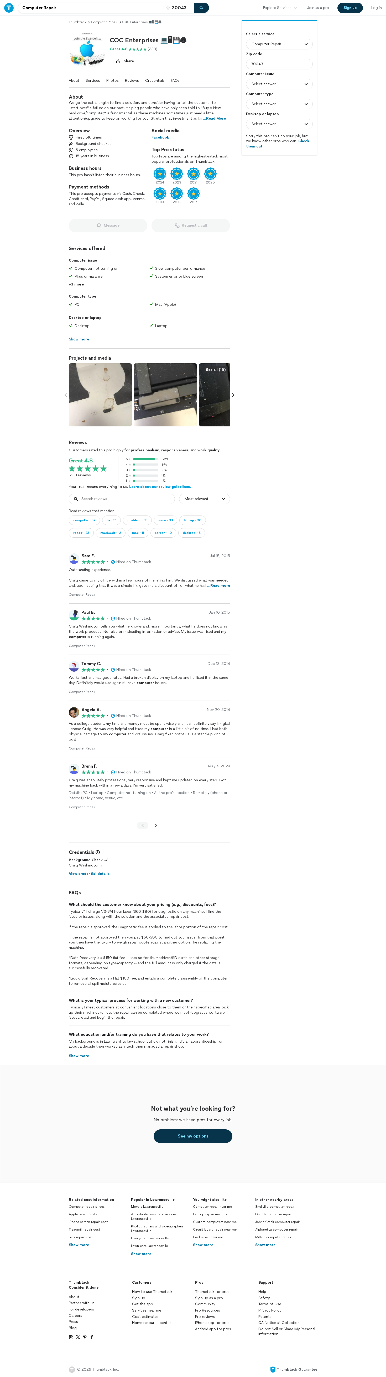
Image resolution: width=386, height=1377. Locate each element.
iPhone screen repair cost (88, 1222)
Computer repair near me (212, 1206)
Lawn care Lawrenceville (149, 1246)
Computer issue (260, 74)
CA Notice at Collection (279, 1322)
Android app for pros (213, 1329)
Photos (112, 80)
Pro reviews (205, 1316)
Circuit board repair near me (215, 1229)
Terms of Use (269, 1304)
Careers (75, 1315)
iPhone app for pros (212, 1322)
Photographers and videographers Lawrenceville (157, 1229)
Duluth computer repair (273, 1214)
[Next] (156, 825)
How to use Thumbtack (152, 1291)
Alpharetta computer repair (276, 1229)
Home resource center (151, 1322)
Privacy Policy (269, 1310)
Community (205, 1304)
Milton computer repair (273, 1237)
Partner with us (82, 1303)
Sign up (138, 1298)
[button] (87, 51)
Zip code (254, 54)
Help (262, 1291)
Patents (265, 1316)
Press (73, 1321)
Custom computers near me (215, 1222)
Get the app (142, 1304)
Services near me (146, 1310)
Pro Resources (207, 1310)
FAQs (175, 80)
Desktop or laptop (262, 114)
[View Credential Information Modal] (97, 852)
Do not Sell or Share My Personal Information (286, 1332)
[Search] (201, 8)
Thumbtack (77, 22)
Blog (73, 1328)
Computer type (259, 94)
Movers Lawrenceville (147, 1206)
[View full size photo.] (100, 394)
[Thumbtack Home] (9, 8)
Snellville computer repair (274, 1206)
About (74, 80)
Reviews (132, 80)
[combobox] (91, 8)
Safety (264, 1298)
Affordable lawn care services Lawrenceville (153, 1216)
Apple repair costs (83, 1214)
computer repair (104, 22)
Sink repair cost (81, 1237)
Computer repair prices (87, 1206)
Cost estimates (145, 1316)
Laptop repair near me (210, 1214)
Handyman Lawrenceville (150, 1238)
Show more (79, 1245)
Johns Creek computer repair (277, 1222)
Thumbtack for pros (212, 1291)
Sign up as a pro (209, 1298)
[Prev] (142, 825)
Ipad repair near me (208, 1237)
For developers (81, 1309)
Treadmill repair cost (84, 1229)
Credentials (155, 80)
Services (93, 80)
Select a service (260, 34)
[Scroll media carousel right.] (233, 395)
